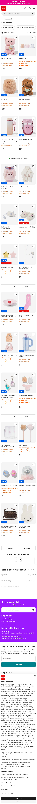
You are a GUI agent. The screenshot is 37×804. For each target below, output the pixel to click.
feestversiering (6, 581)
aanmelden (19, 664)
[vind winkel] (33, 610)
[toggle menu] (34, 8)
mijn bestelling (7, 619)
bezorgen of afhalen (9, 621)
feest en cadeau (8, 19)
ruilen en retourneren (10, 624)
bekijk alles (32, 570)
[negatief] (21, 559)
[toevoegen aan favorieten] (16, 38)
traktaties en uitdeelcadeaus (10, 587)
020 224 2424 (5, 631)
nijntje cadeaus (8, 27)
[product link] (9, 46)
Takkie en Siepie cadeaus (25, 27)
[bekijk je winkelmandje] (30, 8)
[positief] (16, 559)
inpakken (4, 575)
